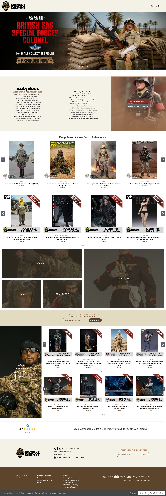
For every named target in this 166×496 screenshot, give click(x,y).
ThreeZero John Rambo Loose (83, 106)
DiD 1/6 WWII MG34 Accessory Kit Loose (27, 104)
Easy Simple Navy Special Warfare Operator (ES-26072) (144, 183)
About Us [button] (19, 478)
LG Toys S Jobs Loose (27, 114)
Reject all (143, 493)
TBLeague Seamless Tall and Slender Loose (82, 98)
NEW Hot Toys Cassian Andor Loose (83, 108)
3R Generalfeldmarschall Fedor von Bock (27, 98)
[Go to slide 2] (163, 159)
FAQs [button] (39, 482)
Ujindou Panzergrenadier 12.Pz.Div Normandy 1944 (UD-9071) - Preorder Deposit (58, 363)
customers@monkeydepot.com (70, 448)
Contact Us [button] (41, 478)
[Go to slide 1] (3, 159)
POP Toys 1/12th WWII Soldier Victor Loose (27, 94)
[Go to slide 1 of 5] (77, 66)
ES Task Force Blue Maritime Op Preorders (28, 102)
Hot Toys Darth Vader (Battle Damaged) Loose (83, 100)
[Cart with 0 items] (159, 6)
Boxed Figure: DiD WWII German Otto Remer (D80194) (21, 183)
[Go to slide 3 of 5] (82, 66)
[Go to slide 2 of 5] (79, 66)
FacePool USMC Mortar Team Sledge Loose (82, 94)
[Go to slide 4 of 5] (85, 66)
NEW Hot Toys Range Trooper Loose (27, 110)
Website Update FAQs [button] (44, 480)
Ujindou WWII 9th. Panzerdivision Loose (27, 118)
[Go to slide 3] (105, 371)
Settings (133, 493)
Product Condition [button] (69, 482)
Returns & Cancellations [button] (71, 480)
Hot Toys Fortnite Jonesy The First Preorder (83, 110)
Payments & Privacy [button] (69, 487)
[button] (138, 101)
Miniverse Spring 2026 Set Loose (83, 114)
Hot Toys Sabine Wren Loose (27, 96)
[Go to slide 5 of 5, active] (87, 66)
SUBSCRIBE (95, 320)
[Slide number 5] (83, 41)
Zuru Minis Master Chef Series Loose (83, 112)
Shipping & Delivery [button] (69, 478)
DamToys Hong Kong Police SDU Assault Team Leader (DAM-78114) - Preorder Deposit (149, 363)
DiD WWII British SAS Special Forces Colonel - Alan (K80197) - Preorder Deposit (119, 363)
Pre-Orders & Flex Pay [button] (70, 485)
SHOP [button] (21, 376)
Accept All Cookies (156, 493)
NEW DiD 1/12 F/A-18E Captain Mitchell (28, 120)
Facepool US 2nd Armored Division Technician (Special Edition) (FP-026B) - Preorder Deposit (88, 363)
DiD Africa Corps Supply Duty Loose (83, 102)
